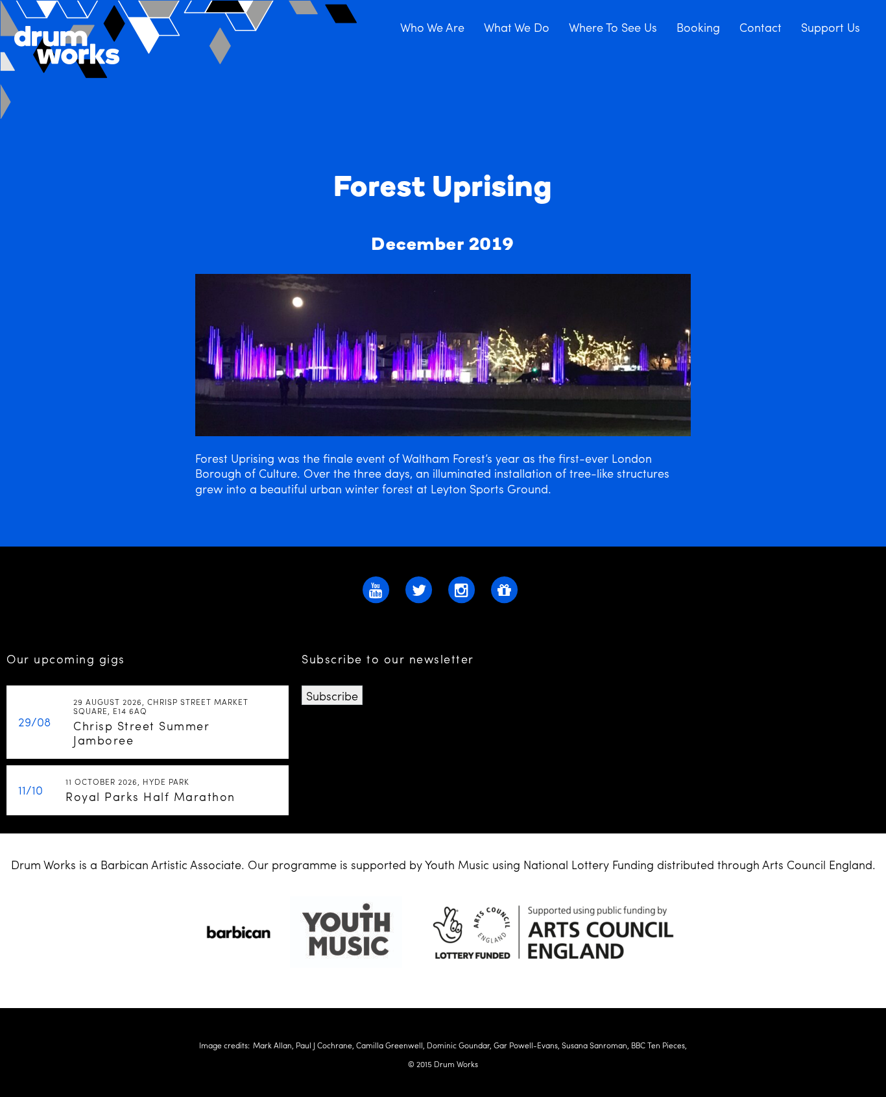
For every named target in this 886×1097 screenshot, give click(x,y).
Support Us (830, 26)
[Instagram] (461, 587)
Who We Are (432, 26)
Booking (698, 26)
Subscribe (332, 695)
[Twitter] (419, 587)
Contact (760, 26)
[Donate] (504, 587)
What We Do (516, 26)
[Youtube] (376, 587)
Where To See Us (613, 26)
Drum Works (179, 60)
